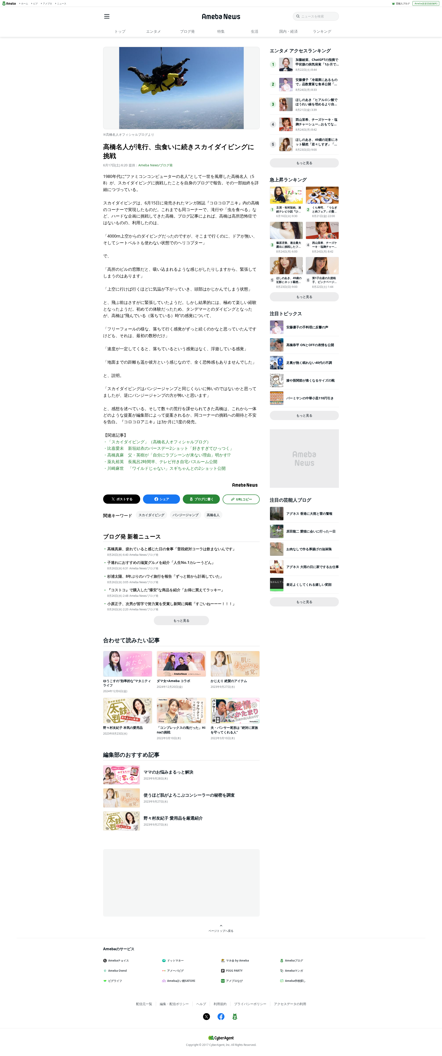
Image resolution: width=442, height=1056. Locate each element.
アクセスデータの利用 (290, 1004)
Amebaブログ (294, 960)
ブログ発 (187, 31)
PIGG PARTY (234, 971)
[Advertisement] (144, 882)
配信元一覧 (144, 1004)
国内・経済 (288, 31)
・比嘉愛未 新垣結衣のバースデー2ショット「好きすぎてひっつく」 (168, 448)
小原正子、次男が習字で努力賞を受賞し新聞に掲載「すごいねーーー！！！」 (171, 603)
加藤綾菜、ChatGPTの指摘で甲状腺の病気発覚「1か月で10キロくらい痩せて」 (317, 64)
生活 (254, 31)
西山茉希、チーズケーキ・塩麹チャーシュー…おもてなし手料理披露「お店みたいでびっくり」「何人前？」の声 (316, 126)
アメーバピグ (175, 971)
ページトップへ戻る (221, 930)
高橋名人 (213, 515)
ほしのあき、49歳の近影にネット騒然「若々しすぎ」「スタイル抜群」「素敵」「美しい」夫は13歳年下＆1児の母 (317, 146)
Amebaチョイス (118, 960)
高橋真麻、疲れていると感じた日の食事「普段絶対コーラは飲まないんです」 (171, 549)
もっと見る (181, 620)
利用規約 (220, 1004)
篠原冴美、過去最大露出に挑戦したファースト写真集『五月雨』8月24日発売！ (288, 248)
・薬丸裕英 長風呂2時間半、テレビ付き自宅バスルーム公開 (160, 461)
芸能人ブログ (403, 3)
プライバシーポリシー (250, 1004)
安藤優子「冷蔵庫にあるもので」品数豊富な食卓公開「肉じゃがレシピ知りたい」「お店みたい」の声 (316, 86)
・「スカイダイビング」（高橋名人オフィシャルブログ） (157, 441)
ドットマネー (175, 960)
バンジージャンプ (185, 515)
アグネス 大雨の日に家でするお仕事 (312, 567)
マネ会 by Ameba (237, 960)
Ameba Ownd (117, 971)
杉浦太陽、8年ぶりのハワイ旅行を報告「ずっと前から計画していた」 (165, 576)
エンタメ (153, 31)
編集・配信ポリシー (174, 1004)
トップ (119, 31)
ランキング (322, 31)
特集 (221, 31)
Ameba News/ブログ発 (155, 165)
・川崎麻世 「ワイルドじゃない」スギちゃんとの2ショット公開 (164, 468)
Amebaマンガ (294, 971)
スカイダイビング (151, 515)
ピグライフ (115, 981)
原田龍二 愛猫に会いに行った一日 (311, 531)
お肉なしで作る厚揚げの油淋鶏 (309, 549)
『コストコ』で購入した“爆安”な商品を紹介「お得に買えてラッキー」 (166, 590)
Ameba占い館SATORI (181, 981)
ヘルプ (201, 1004)
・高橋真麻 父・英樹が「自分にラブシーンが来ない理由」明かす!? (166, 455)
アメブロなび (234, 981)
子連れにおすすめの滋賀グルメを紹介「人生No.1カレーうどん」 (161, 562)
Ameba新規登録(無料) (426, 3)
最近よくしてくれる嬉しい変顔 (309, 584)
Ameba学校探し (295, 981)
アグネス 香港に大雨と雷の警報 (309, 513)
